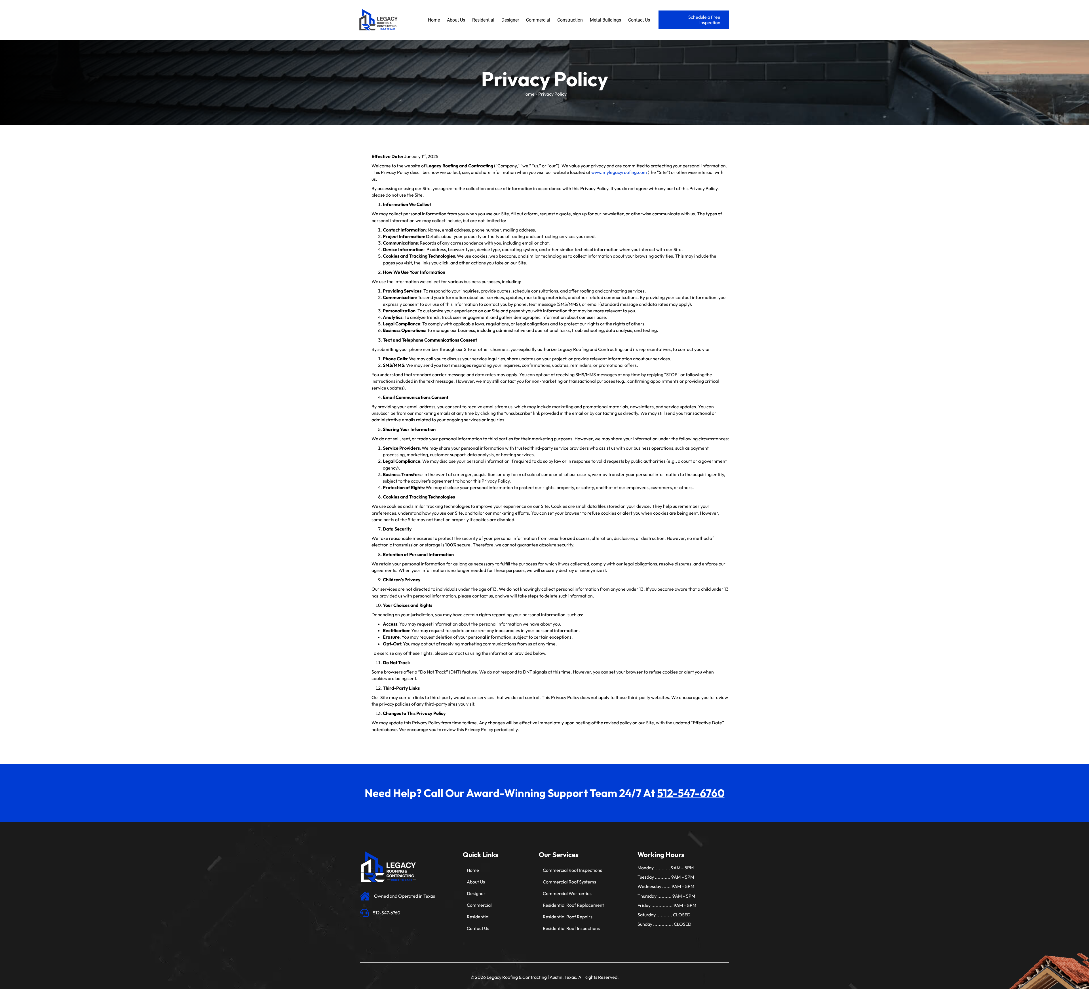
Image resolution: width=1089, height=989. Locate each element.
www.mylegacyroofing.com (619, 172)
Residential (478, 916)
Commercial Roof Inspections (572, 870)
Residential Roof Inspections (571, 928)
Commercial (479, 905)
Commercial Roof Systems (569, 882)
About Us (476, 882)
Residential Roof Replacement (573, 905)
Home (528, 94)
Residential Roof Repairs (567, 916)
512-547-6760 (691, 793)
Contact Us (478, 928)
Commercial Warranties (567, 893)
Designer (476, 893)
